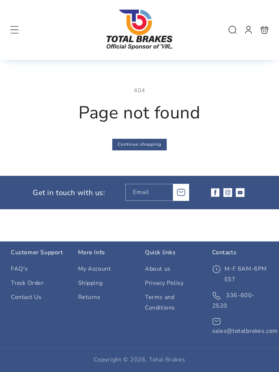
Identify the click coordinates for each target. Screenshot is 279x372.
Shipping (90, 283)
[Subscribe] (181, 192)
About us (158, 269)
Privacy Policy (164, 283)
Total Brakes (167, 360)
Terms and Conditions (160, 302)
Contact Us (26, 297)
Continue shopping (139, 144)
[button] (15, 30)
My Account (94, 269)
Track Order (27, 283)
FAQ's (19, 269)
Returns (89, 297)
